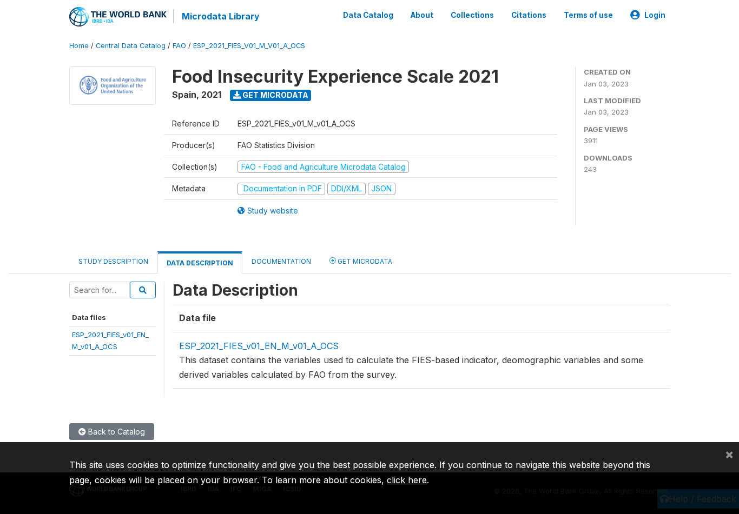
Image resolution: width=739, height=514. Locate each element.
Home (79, 46)
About (422, 15)
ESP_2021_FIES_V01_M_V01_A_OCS (249, 46)
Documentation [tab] (281, 261)
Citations (528, 15)
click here (407, 480)
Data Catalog (368, 15)
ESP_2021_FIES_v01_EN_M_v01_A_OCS (259, 346)
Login (654, 15)
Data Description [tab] (200, 263)
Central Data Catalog (131, 46)
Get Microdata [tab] (364, 261)
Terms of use (588, 15)
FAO (179, 46)
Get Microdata (274, 94)
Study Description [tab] (113, 261)
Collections (472, 15)
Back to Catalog (115, 431)
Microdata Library (221, 16)
